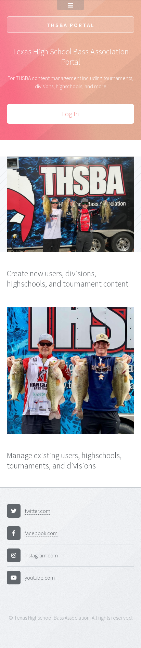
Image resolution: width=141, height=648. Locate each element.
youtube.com (40, 577)
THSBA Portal (71, 25)
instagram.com (41, 555)
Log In (70, 113)
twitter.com (37, 510)
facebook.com (41, 533)
